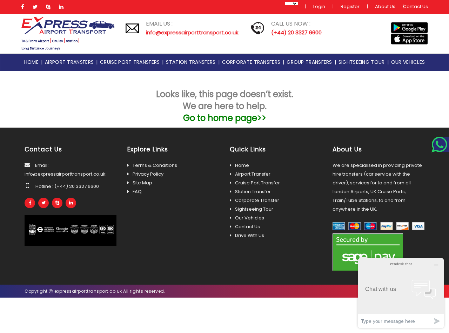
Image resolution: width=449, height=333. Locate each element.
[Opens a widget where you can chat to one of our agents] (401, 293)
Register (350, 6)
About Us (385, 6)
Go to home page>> (224, 118)
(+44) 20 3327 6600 (296, 32)
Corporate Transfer (257, 200)
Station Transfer (253, 191)
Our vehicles (408, 62)
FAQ (137, 191)
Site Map (142, 182)
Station (72, 41)
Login (319, 6)
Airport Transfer (252, 174)
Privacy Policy (148, 174)
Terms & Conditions (155, 165)
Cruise (57, 41)
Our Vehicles (249, 218)
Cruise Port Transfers (131, 62)
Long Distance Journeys (40, 48)
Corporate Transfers (252, 62)
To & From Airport (35, 41)
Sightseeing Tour (363, 62)
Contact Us (415, 6)
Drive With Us (249, 235)
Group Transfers (311, 62)
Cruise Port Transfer (257, 182)
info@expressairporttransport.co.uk (192, 32)
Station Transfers (192, 62)
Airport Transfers (70, 62)
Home (32, 62)
